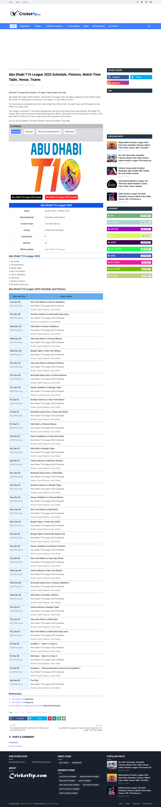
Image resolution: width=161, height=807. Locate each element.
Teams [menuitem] (38, 26)
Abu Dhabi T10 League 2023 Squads (26, 197)
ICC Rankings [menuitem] (73, 26)
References (69, 131)
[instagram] (146, 2)
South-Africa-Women (69, 789)
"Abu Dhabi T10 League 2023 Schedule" (27, 706)
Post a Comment (15, 746)
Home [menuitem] (13, 26)
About (18, 2)
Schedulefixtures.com (17, 762)
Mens (23, 712)
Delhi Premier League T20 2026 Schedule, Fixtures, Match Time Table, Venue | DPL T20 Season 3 (134, 196)
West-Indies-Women (68, 793)
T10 (35, 712)
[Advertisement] (80, 46)
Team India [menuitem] (24, 26)
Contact (25, 2)
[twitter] (141, 2)
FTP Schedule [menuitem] (99, 26)
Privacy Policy (147, 803)
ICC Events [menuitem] (113, 26)
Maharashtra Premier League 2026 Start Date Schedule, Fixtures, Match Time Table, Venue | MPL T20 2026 (134, 145)
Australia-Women (67, 776)
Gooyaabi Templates (52, 803)
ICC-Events (128, 269)
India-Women (85, 781)
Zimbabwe (77, 763)
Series (128, 242)
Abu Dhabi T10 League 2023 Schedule (61, 197)
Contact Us (136, 803)
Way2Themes (28, 803)
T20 (128, 216)
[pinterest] (150, 2)
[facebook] (137, 2)
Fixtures (16, 712)
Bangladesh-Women (89, 776)
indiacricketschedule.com (41, 762)
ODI (128, 236)
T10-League (18, 69)
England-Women (67, 781)
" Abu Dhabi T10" (18, 699)
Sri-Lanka (64, 763)
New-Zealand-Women (69, 785)
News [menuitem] (86, 26)
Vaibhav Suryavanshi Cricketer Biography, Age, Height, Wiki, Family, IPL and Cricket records (134, 170)
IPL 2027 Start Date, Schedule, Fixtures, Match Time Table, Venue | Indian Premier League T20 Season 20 (134, 158)
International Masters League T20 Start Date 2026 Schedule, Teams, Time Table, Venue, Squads (133, 183)
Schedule (29, 131)
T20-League (128, 249)
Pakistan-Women (91, 785)
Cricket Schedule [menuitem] (54, 26)
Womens (128, 276)
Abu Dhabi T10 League (55, 249)
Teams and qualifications (49, 131)
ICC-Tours (128, 262)
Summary (16, 131)
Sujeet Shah (15, 85)
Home (11, 2)
